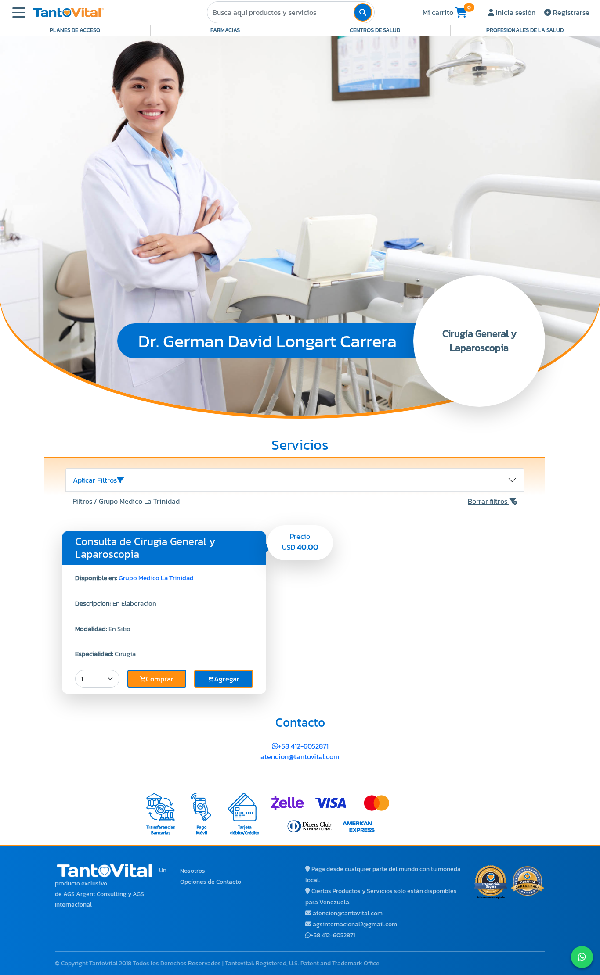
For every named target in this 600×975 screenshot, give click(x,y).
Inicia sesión (514, 12)
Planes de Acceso (75, 30)
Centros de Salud (375, 30)
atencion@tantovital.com (300, 756)
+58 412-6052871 (303, 746)
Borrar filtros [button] (488, 501)
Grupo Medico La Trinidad (156, 578)
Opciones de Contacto (210, 881)
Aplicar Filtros (95, 480)
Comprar (159, 679)
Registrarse (570, 12)
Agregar (226, 679)
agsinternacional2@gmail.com (355, 924)
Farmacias (225, 30)
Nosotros (192, 870)
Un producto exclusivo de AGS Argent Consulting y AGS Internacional (110, 887)
